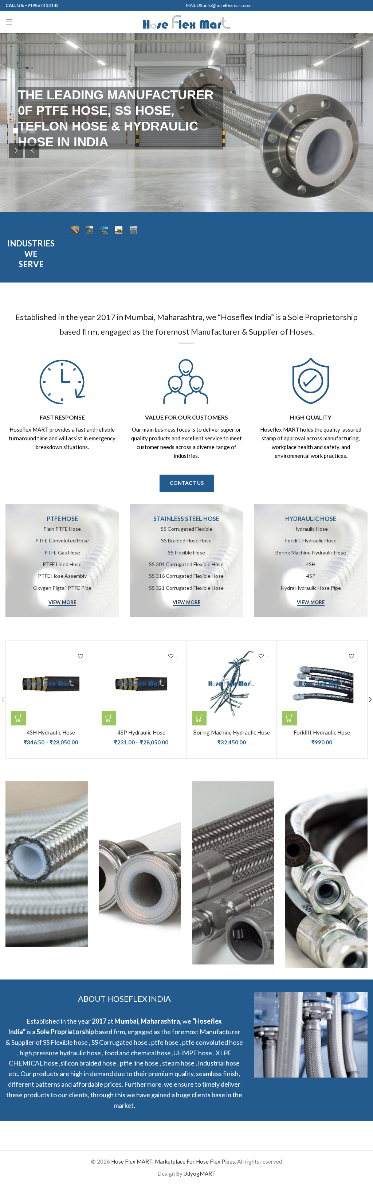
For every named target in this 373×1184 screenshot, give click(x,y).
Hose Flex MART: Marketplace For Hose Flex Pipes (173, 1161)
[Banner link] (186, 560)
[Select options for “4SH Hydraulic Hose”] (18, 718)
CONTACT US (187, 483)
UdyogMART (200, 1173)
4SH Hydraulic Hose (51, 732)
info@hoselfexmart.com (228, 5)
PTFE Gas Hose (62, 552)
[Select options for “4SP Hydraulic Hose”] (109, 718)
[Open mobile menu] (9, 22)
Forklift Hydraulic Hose (322, 732)
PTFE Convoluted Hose (62, 540)
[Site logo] (186, 21)
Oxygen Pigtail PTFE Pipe (62, 588)
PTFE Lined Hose (62, 564)
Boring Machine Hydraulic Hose (231, 732)
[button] (199, 718)
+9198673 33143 (42, 5)
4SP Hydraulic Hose (141, 732)
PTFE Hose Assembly (62, 576)
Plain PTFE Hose (62, 529)
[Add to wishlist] (80, 656)
